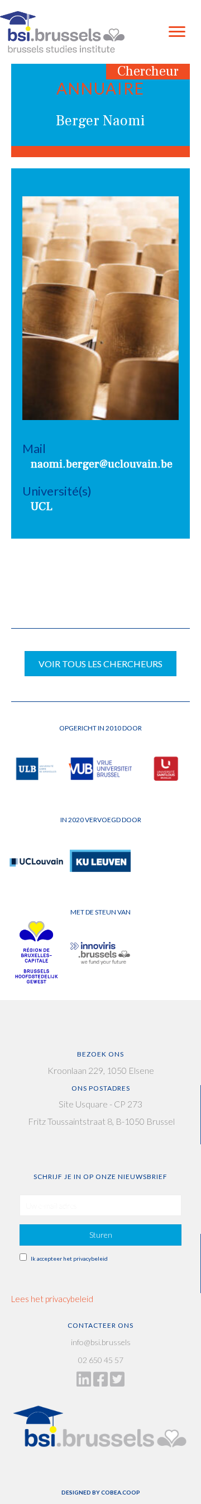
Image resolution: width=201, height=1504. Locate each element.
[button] (100, 1235)
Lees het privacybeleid (52, 1299)
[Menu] (177, 31)
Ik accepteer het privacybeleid (69, 1258)
